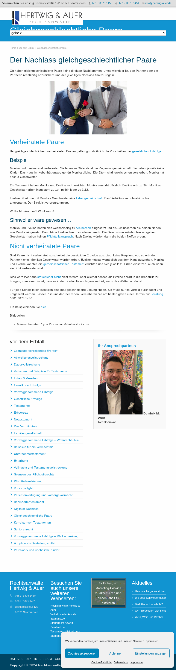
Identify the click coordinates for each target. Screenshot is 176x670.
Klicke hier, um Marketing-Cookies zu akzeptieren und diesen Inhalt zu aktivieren (108, 592)
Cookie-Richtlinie (101, 662)
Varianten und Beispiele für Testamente (40, 371)
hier (43, 307)
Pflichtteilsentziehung (28, 481)
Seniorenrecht (23, 529)
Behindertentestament (29, 502)
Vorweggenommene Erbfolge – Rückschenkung (46, 536)
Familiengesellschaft (28, 433)
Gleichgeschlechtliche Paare (33, 515)
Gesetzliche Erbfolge (28, 398)
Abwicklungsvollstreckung (31, 357)
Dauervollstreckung (27, 364)
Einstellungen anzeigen (151, 653)
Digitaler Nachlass (26, 508)
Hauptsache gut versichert (150, 591)
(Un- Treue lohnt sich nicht (150, 610)
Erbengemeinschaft (89, 198)
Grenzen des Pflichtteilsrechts (34, 474)
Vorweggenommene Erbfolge (33, 392)
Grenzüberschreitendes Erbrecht (36, 350)
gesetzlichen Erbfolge (146, 151)
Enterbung (21, 460)
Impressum (136, 662)
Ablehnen (115, 653)
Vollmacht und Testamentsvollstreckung (40, 467)
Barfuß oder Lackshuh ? (149, 604)
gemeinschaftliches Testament (63, 264)
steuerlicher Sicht (49, 277)
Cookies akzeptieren (82, 653)
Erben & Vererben (26, 378)
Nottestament (23, 419)
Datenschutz (121, 662)
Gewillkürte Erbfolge (27, 385)
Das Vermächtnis (25, 426)
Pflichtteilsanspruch (60, 236)
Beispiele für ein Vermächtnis (33, 447)
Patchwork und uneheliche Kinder (36, 550)
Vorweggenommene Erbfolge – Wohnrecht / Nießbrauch (52, 440)
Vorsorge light (23, 488)
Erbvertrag (21, 412)
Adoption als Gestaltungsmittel (34, 543)
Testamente (22, 405)
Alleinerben (83, 228)
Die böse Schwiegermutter (150, 597)
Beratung (157, 294)
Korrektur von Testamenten (32, 522)
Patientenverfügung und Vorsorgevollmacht (43, 495)
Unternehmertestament (30, 453)
